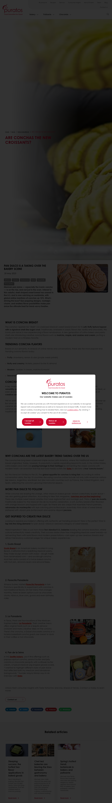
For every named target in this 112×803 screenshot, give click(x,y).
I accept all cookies (29, 422)
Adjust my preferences (76, 422)
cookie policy (72, 409)
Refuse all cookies (53, 422)
